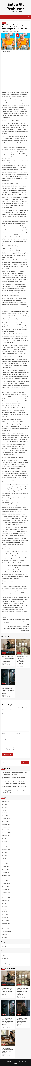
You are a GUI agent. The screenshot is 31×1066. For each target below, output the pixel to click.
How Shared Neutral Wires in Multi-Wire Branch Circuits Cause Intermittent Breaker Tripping (8, 690)
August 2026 (5, 801)
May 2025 (4, 844)
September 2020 (6, 931)
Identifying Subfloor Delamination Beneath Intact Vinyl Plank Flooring (14, 791)
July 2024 (4, 852)
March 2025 (5, 846)
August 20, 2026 (20, 666)
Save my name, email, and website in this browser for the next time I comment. (13, 748)
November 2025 (6, 827)
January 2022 (5, 886)
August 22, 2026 (5, 664)
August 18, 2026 (5, 696)
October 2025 (5, 830)
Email (18, 733)
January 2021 (5, 920)
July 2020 (4, 937)
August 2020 (5, 934)
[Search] (28, 16)
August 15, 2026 (20, 1025)
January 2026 (5, 821)
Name (4, 733)
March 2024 (5, 863)
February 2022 (6, 883)
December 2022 (6, 875)
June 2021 (4, 906)
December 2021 (6, 889)
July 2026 (4, 804)
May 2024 (4, 858)
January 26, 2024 (13, 31)
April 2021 (4, 912)
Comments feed (6, 961)
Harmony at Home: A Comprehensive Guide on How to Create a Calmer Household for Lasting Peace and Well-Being (15, 620)
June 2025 (4, 841)
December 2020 (6, 923)
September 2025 (6, 832)
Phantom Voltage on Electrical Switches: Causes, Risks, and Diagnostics (14, 787)
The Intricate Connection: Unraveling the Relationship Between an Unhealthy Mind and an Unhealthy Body (16, 627)
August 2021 (5, 900)
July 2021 (4, 903)
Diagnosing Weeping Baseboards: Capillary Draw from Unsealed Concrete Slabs (14, 773)
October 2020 (5, 928)
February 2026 (6, 818)
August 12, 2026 (5, 1055)
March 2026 (5, 815)
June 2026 (4, 807)
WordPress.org (6, 963)
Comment (5, 713)
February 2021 (6, 917)
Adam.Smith (5, 31)
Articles (4, 22)
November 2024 (6, 849)
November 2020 (6, 926)
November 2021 (6, 892)
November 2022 (6, 878)
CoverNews (22, 1061)
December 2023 (6, 872)
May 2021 (4, 909)
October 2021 (5, 895)
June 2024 (4, 855)
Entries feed (5, 958)
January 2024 (5, 869)
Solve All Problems (15, 6)
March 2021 (5, 914)
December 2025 (6, 824)
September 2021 (6, 897)
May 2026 (4, 810)
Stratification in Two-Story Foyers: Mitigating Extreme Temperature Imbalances (22, 660)
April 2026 (4, 813)
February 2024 (6, 866)
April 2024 (4, 861)
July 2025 (4, 838)
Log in (3, 955)
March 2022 (5, 880)
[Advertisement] (15, 73)
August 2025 (5, 835)
